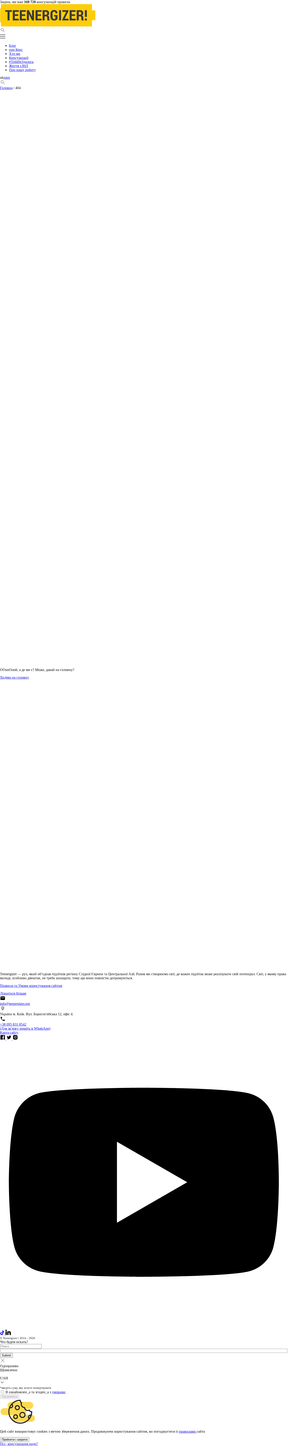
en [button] (8, 77)
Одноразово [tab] (9, 1366)
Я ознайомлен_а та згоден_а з (35, 1392)
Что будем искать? (14, 1342)
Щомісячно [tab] (8, 1370)
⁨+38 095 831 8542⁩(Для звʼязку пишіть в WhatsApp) (25, 1026)
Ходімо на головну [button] (14, 677)
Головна (6, 88)
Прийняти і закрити (14, 1439)
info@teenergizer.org (15, 1004)
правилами (188, 1431)
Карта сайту (9, 1032)
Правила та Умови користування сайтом (31, 986)
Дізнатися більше (13, 993)
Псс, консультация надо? (19, 1444)
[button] (144, 30)
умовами (58, 1392)
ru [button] (5, 77)
